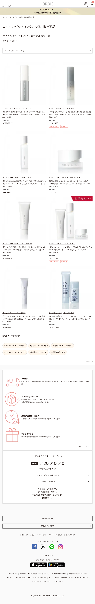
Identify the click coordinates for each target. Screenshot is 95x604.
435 (9, 328)
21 (55, 258)
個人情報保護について (58, 574)
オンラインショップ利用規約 (16, 578)
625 (55, 123)
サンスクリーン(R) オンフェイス (61, 312)
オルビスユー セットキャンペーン (62, 243)
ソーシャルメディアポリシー (78, 578)
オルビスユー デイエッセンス (13, 312)
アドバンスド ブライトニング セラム (16, 108)
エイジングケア (13, 17)
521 (9, 123)
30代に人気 (23, 17)
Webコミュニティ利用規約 (37, 578)
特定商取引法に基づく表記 (78, 574)
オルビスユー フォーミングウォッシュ (17, 243)
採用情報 (23, 574)
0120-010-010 (51, 463)
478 (9, 192)
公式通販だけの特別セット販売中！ (47, 11)
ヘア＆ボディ (41, 535)
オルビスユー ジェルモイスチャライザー (64, 177)
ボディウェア (70, 535)
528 (55, 192)
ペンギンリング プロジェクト (42, 581)
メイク (32, 535)
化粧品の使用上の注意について (38, 574)
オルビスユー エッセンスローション (16, 177)
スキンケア (24, 535)
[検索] (9, 3)
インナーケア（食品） (55, 535)
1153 (56, 328)
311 (9, 258)
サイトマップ (58, 581)
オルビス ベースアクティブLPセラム (63, 108)
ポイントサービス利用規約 (58, 578)
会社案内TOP (12, 574)
